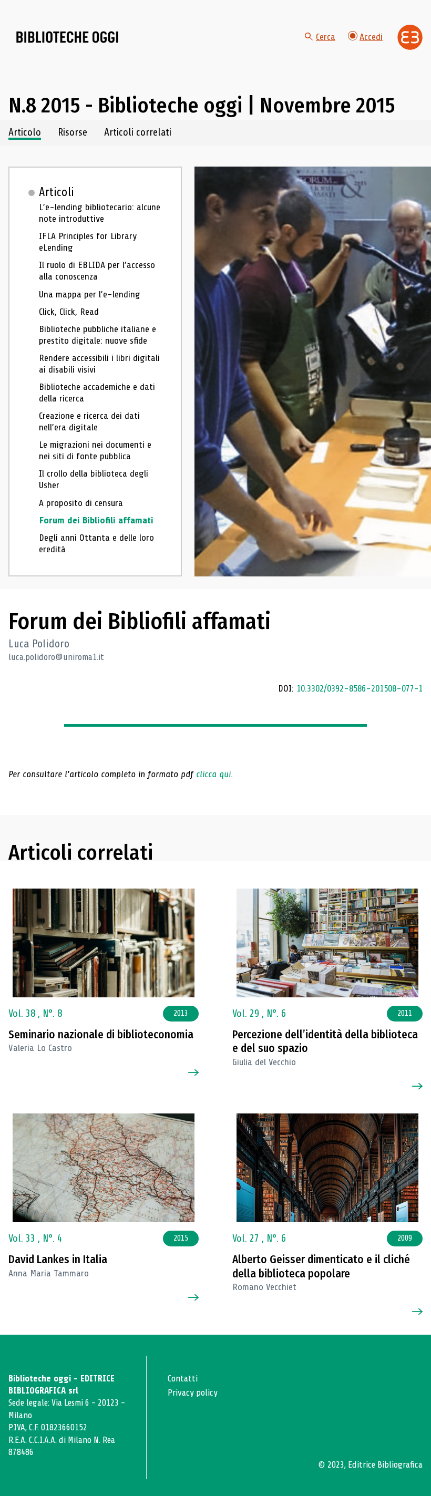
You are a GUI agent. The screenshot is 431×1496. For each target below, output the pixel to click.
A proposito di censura (81, 503)
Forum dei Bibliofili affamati (96, 520)
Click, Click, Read (69, 311)
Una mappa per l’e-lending (89, 294)
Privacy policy (193, 1393)
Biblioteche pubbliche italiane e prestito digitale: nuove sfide (97, 335)
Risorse (72, 132)
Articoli (56, 192)
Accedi (371, 37)
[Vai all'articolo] (103, 943)
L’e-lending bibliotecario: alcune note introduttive (99, 213)
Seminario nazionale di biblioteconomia (100, 1034)
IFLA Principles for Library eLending (88, 242)
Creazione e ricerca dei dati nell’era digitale (89, 421)
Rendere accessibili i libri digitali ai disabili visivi (99, 364)
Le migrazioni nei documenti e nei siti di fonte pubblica (95, 450)
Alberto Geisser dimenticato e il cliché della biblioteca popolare (321, 1266)
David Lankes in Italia (57, 1259)
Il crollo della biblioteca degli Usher (93, 479)
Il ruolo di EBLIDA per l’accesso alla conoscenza (97, 271)
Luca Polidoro (38, 643)
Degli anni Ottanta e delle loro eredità (96, 543)
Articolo (24, 132)
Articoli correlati (137, 132)
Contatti (183, 1379)
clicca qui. (214, 774)
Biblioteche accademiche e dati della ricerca (97, 392)
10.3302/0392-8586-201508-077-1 (359, 688)
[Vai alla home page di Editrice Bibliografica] (410, 37)
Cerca (325, 37)
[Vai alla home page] (67, 37)
